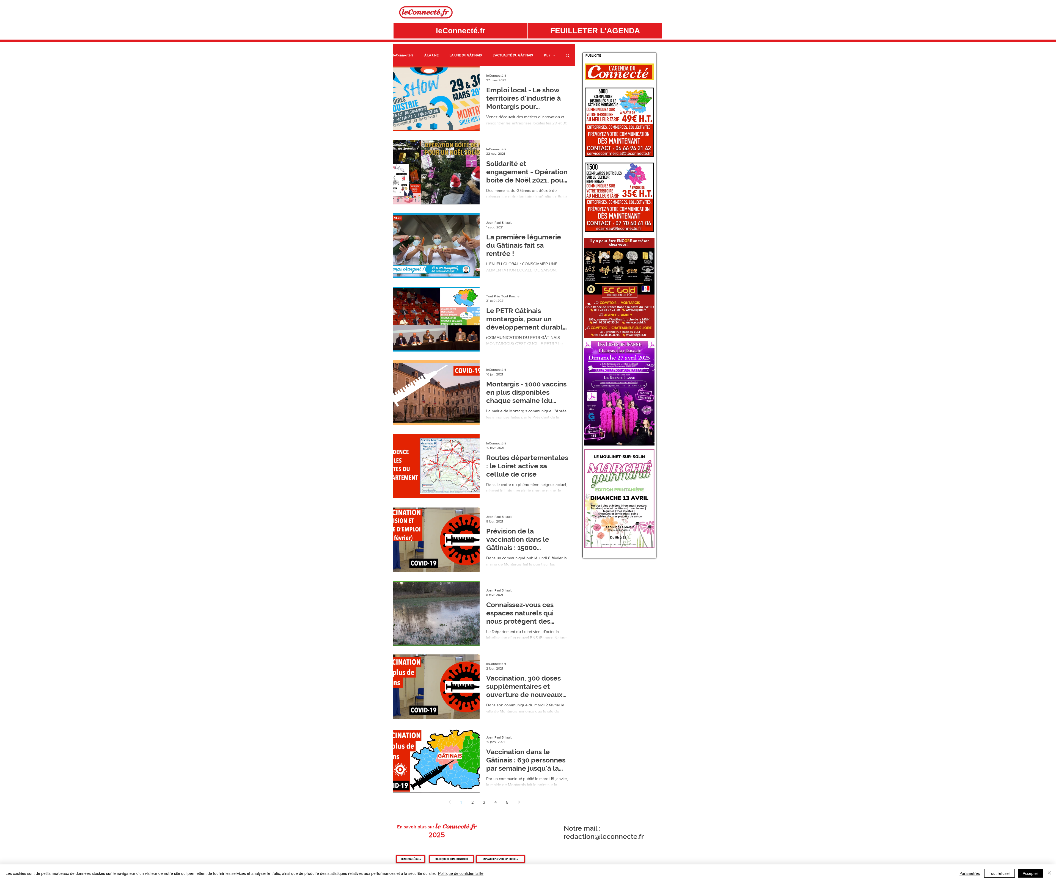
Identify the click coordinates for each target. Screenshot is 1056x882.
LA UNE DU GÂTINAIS (466, 55)
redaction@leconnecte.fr (604, 836)
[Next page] (519, 802)
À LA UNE (431, 55)
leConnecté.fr (403, 55)
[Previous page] (449, 802)
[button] (595, 30)
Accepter (1030, 873)
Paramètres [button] (969, 873)
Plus (547, 55)
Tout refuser (999, 873)
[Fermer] (1049, 873)
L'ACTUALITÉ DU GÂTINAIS (513, 55)
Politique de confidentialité (460, 873)
